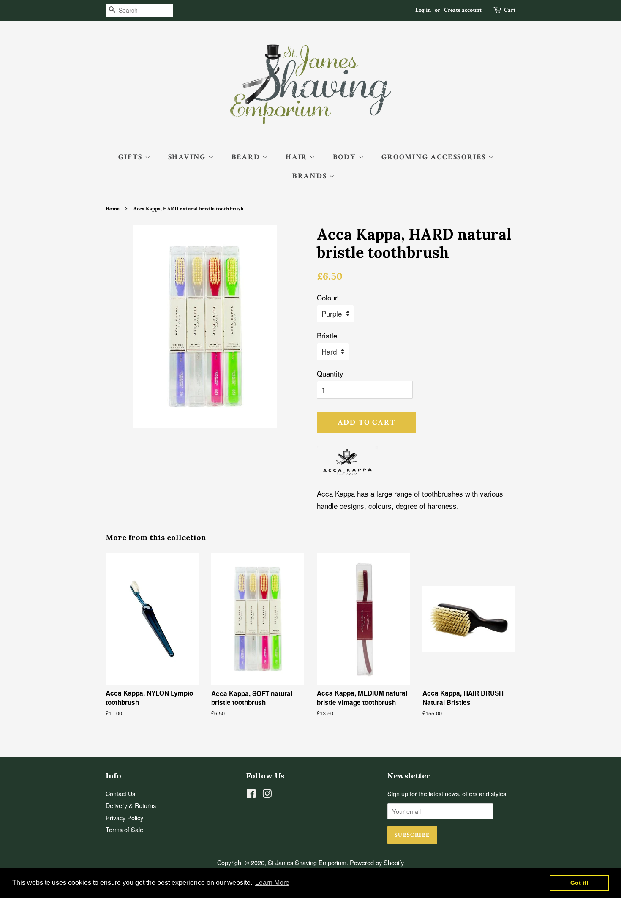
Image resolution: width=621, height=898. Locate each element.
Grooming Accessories (434, 157)
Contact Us (120, 793)
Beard (247, 157)
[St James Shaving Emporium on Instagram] (267, 794)
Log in (423, 10)
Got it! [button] (579, 882)
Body (346, 157)
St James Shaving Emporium (307, 862)
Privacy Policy (124, 817)
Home (113, 208)
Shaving (188, 157)
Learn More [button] (272, 882)
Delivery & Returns (131, 805)
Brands (311, 176)
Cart (509, 10)
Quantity (330, 373)
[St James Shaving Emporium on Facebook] (251, 794)
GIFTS (131, 157)
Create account (463, 10)
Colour (327, 297)
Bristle (327, 335)
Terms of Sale (124, 829)
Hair (298, 157)
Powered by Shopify (377, 862)
